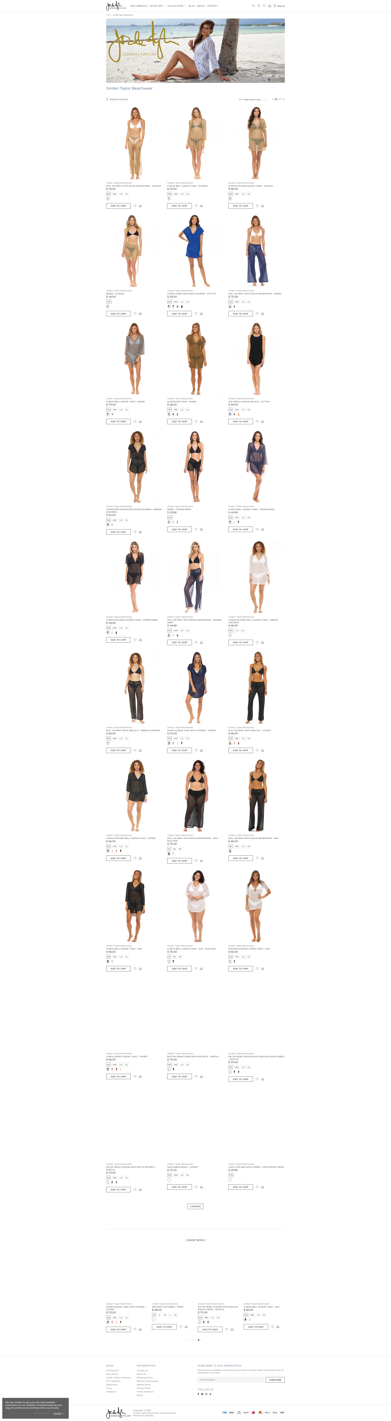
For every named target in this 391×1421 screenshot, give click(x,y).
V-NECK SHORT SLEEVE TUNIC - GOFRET (127, 1056)
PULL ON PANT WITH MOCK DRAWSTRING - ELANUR (133, 186)
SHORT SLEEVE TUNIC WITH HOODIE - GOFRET (191, 730)
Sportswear (112, 1384)
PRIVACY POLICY (41, 1413)
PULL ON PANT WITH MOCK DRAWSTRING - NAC (253, 838)
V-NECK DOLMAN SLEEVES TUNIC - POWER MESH (132, 620)
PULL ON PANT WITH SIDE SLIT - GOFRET (249, 730)
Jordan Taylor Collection (118, 1377)
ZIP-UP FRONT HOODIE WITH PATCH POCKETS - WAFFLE (131, 1168)
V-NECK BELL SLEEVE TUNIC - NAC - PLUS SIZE (191, 948)
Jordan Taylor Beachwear (119, 183)
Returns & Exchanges (147, 1381)
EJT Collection (113, 1381)
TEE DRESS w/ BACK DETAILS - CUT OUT (249, 401)
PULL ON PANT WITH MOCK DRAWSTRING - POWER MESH (194, 621)
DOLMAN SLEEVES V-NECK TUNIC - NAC (249, 948)
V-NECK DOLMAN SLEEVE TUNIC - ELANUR (250, 186)
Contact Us (142, 1370)
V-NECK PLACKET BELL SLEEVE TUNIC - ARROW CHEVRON (253, 621)
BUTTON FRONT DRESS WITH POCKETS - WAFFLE (193, 1056)
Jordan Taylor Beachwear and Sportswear (116, 5)
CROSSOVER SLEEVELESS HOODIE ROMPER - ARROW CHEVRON (134, 510)
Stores (140, 1395)
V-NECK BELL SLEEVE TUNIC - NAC (124, 948)
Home (108, 15)
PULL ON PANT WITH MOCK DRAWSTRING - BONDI (254, 293)
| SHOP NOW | (195, 1240)
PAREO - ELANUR (115, 293)
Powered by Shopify (143, 1415)
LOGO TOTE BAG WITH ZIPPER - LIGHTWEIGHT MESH (256, 1167)
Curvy (109, 1388)
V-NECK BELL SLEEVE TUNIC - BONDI (125, 401)
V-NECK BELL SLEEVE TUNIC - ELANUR (187, 186)
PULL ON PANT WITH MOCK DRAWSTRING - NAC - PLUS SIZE (193, 839)
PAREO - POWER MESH (179, 509)
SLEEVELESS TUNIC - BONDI (181, 401)
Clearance (111, 1391)
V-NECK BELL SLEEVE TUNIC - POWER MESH (251, 509)
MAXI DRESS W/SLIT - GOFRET (182, 1167)
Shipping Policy (145, 1377)
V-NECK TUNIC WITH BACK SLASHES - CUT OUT (191, 293)
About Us (141, 1374)
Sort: (241, 99)
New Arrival (112, 1374)
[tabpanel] (127, 1292)
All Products (112, 1370)
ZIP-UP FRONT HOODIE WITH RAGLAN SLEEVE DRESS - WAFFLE (256, 1057)
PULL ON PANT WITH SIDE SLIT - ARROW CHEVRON (133, 730)
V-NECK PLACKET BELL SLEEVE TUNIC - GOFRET (131, 838)
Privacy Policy (143, 1388)
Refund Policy (144, 1384)
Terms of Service (145, 1391)
